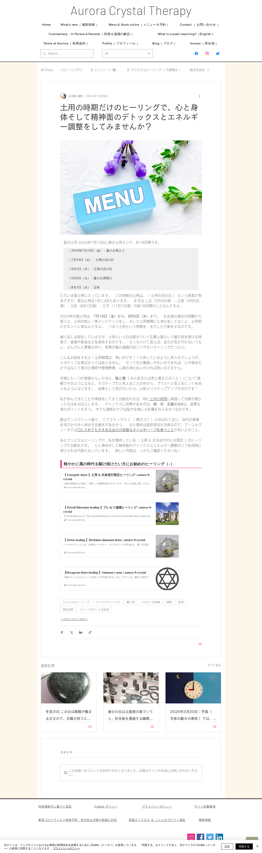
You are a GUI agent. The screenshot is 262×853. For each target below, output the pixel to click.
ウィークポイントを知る (94, 609)
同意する (244, 846)
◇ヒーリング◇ (71, 69)
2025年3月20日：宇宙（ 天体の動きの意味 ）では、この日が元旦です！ (193, 716)
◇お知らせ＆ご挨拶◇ (74, 619)
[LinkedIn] (219, 837)
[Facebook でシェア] (62, 632)
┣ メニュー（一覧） (104, 69)
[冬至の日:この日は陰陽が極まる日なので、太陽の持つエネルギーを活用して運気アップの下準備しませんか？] (68, 687)
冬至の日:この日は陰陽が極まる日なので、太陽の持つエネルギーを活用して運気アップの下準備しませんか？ (69, 716)
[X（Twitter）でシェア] (71, 632)
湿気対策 (68, 609)
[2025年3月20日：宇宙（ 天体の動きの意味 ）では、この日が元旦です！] (193, 687)
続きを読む (197, 69)
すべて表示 (214, 665)
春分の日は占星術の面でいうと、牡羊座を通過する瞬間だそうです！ (130, 716)
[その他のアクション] (199, 96)
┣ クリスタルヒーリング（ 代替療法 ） (154, 69)
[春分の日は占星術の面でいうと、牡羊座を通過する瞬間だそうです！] (131, 687)
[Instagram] (207, 53)
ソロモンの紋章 (150, 602)
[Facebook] (200, 837)
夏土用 (131, 602)
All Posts (47, 69)
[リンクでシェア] (90, 632)
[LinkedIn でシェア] (80, 632)
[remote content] (131, 524)
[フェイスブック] (196, 53)
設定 (227, 846)
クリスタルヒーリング (76, 602)
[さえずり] (218, 53)
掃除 (169, 602)
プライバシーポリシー (66, 848)
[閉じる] (257, 846)
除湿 (181, 602)
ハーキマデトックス (108, 602)
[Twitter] (210, 837)
